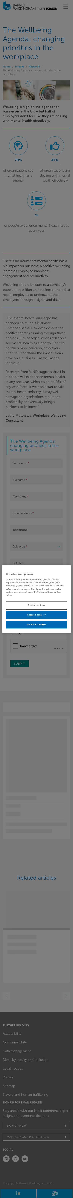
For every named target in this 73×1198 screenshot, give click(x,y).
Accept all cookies (36, 624)
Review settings (36, 605)
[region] (36, 599)
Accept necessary (36, 614)
